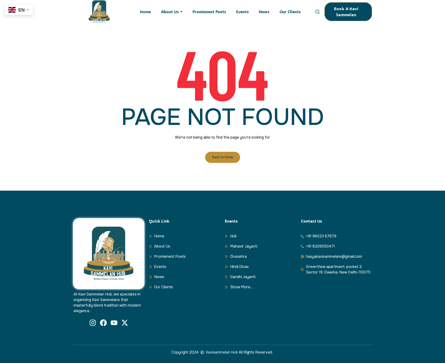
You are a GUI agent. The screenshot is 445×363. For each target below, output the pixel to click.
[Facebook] (103, 322)
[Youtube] (114, 322)
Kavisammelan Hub (222, 352)
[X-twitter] (124, 322)
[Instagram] (92, 322)
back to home (222, 157)
